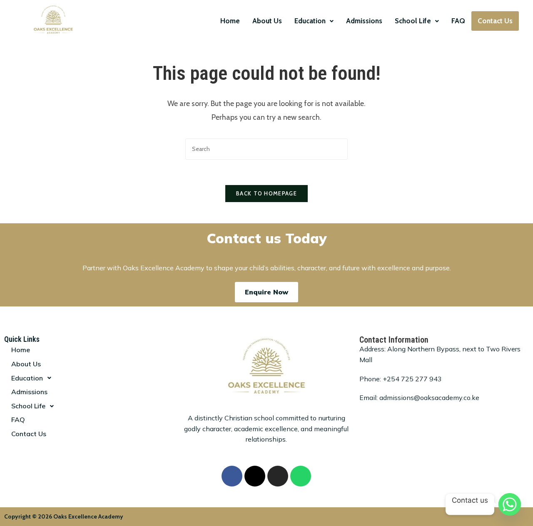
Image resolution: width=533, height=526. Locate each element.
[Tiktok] (254, 476)
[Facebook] (232, 476)
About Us (267, 21)
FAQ (458, 21)
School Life (413, 21)
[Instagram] (277, 476)
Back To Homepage (266, 193)
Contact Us (495, 21)
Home (230, 21)
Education (310, 21)
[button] (314, 21)
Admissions (364, 21)
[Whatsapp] (300, 476)
